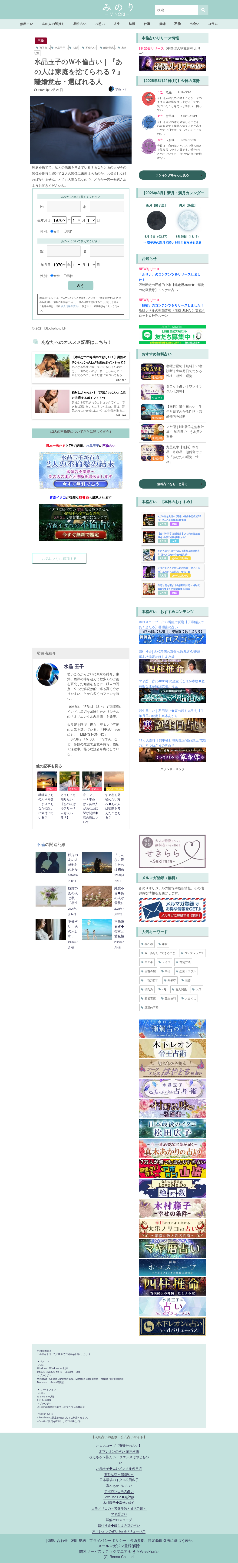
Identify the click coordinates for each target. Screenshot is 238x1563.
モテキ (149, 962)
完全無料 (170, 998)
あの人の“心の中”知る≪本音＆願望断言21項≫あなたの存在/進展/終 (179, 552)
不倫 (177, 23)
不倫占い (91, 47)
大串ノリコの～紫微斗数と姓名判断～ (119, 1508)
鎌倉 (165, 944)
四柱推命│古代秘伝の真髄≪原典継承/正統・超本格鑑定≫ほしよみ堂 (171, 654)
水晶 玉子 (121, 89)
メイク (166, 962)
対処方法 (185, 962)
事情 (167, 971)
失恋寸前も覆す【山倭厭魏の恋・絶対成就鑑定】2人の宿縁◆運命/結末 (179, 587)
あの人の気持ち (53, 23)
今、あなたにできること (160, 953)
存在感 (149, 944)
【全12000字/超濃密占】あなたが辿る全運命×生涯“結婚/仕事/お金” (179, 535)
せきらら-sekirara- (144, 1551)
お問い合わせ (57, 1540)
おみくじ (190, 998)
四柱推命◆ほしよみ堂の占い (119, 1525)
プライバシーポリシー (107, 1540)
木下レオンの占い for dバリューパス (118, 1531)
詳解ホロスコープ (119, 1519)
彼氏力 (149, 989)
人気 (198, 989)
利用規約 (78, 1540)
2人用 (163, 523)
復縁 (162, 23)
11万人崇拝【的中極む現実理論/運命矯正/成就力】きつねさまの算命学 (172, 742)
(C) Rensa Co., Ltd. (119, 1556)
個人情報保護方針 (70, 306)
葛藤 (188, 980)
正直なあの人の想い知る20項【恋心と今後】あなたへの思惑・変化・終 (179, 569)
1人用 (163, 541)
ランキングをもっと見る (172, 175)
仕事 (147, 23)
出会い (194, 23)
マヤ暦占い (119, 1513)
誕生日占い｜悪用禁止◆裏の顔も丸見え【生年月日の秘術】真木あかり (171, 713)
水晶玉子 (60, 47)
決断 (75, 47)
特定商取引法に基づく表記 (170, 1540)
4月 (164, 989)
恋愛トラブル (187, 971)
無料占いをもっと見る (172, 484)
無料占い (26, 23)
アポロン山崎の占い (119, 1490)
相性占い (79, 23)
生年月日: (44, 219)
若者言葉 (150, 998)
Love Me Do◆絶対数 (118, 1496)
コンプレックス (194, 953)
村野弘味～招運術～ (119, 1473)
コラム (213, 23)
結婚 (132, 23)
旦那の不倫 (152, 1007)
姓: (42, 206)
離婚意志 (108, 47)
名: (85, 206)
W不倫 (43, 47)
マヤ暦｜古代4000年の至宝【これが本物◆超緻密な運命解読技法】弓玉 (172, 683)
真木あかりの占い (119, 1485)
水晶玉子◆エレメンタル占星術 (119, 1468)
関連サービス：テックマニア (103, 1551)
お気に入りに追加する (59, 558)
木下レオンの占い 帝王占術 (119, 1451)
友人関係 (181, 989)
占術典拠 (137, 1540)
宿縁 (174, 523)
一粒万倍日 (152, 980)
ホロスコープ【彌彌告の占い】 (119, 1445)
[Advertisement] (80, 601)
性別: (44, 231)
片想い (100, 23)
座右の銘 (150, 971)
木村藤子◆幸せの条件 (119, 1502)
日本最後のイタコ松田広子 (119, 1479)
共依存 (172, 980)
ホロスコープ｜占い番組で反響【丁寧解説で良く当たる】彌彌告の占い (171, 624)
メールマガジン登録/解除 (119, 1545)
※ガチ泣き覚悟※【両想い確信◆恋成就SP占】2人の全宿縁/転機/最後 (179, 518)
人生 (117, 23)
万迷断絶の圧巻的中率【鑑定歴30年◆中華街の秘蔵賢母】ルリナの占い (171, 287)
